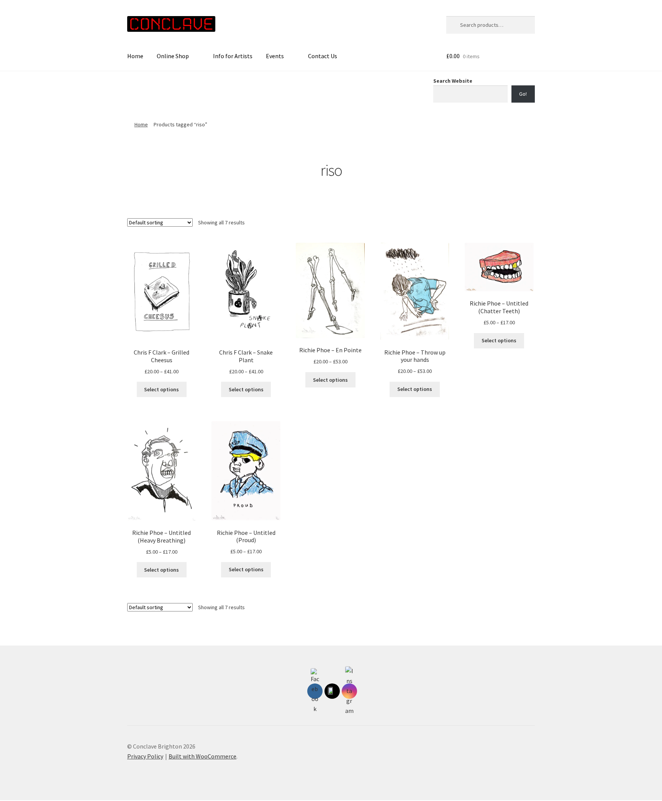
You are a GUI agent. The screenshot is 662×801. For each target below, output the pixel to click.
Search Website (452, 80)
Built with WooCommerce (202, 756)
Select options (161, 389)
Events (275, 56)
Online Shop (173, 56)
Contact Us (322, 56)
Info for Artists (232, 56)
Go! (523, 93)
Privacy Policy (145, 756)
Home (135, 56)
